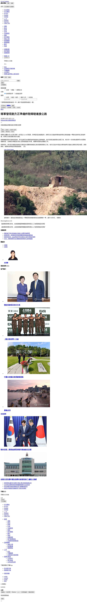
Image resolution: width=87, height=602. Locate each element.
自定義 (31, 97)
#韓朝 (5, 247)
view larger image (9, 149)
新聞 (5, 519)
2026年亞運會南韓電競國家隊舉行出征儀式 (17, 484)
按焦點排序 (18, 93)
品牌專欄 (7, 542)
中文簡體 (3, 501)
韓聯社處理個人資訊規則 (11, 74)
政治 (5, 28)
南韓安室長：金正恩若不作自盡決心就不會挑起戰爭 (19, 237)
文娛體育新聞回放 (12, 540)
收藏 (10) (6, 56)
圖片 (5, 44)
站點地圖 (7, 573)
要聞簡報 (7, 42)
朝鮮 (5, 35)
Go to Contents (5, 1)
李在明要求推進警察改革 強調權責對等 (16, 486)
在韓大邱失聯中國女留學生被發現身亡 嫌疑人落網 (19, 479)
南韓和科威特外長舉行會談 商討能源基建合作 (18, 483)
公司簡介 (7, 72)
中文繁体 (7, 504)
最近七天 (23, 97)
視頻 (5, 46)
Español (6, 513)
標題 (12, 90)
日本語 (6, 509)
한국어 (6, 506)
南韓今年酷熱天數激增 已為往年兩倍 (15, 488)
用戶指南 (10, 560)
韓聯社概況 (7, 556)
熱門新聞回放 (11, 539)
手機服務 (7, 70)
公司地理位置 (11, 562)
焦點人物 (7, 39)
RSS (5, 67)
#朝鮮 (5, 245)
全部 (7, 90)
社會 (5, 31)
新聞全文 (19, 90)
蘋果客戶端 (7, 570)
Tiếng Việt (7, 516)
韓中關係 (7, 37)
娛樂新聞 (7, 53)
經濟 (5, 30)
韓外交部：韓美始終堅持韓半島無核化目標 (16, 449)
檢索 (2, 82)
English (6, 508)
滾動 (5, 26)
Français (6, 514)
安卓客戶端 (7, 568)
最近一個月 (14, 97)
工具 (5, 549)
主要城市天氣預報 (9, 68)
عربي (5, 511)
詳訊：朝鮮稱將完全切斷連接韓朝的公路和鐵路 (18, 238)
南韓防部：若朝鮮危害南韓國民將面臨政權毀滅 (18, 235)
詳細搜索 (3, 84)
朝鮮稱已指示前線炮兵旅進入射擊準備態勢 (17, 233)
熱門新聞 (7, 51)
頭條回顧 (7, 49)
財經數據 (7, 40)
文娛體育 (7, 33)
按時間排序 (9, 93)
